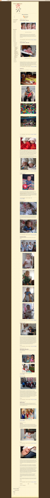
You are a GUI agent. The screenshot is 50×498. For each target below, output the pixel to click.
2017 (14, 36)
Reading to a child (16, 53)
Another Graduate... (23, 173)
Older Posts (35, 483)
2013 (14, 39)
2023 (14, 32)
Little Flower (26, 17)
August (15, 45)
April (15, 59)
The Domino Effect (16, 55)
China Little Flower (17, 3)
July (14, 46)
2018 (14, 35)
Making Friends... (22, 402)
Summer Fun (15, 49)
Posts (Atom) (24, 485)
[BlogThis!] (32, 39)
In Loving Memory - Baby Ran (16, 47)
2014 (14, 38)
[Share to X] (33, 39)
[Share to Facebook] (34, 39)
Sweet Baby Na (22, 201)
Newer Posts (21, 483)
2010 (14, 41)
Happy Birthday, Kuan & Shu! (24, 349)
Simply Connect (15, 57)
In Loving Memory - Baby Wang (16, 48)
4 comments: (29, 66)
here (32, 62)
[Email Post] (30, 39)
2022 (14, 33)
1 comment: (29, 39)
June (14, 58)
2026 (14, 30)
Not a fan (15, 56)
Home (28, 483)
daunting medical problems (23, 193)
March (15, 60)
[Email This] (20, 198)
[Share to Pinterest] (35, 39)
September (15, 44)
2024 (14, 31)
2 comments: (29, 234)
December (15, 42)
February (15, 61)
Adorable (15, 50)
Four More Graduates (16, 52)
